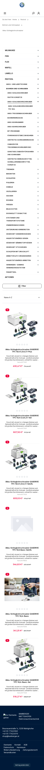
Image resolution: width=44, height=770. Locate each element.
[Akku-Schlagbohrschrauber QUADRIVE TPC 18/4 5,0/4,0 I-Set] (22, 391)
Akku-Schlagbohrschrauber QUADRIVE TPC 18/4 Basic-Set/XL (22, 549)
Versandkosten (10, 752)
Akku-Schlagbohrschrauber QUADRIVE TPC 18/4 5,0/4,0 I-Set (22, 417)
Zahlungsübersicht (30, 750)
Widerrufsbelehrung (12, 750)
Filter (23, 286)
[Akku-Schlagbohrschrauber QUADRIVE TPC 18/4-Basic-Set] (22, 655)
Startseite (8, 745)
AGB (25, 745)
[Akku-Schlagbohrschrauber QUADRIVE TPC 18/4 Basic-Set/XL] (22, 523)
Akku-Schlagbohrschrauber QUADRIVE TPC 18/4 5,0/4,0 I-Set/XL (22, 483)
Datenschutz (9, 747)
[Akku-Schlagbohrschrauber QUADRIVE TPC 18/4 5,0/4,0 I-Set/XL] (22, 457)
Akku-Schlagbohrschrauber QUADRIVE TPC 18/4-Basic (22, 615)
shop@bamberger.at (10, 736)
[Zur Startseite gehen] (22, 4)
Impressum (21, 747)
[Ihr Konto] (38, 13)
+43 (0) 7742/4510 (10, 734)
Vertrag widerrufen (22, 765)
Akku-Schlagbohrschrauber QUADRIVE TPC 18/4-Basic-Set (22, 681)
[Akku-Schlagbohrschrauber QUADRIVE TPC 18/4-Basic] (22, 589)
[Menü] (4, 13)
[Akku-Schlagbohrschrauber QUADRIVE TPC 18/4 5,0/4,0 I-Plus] (22, 325)
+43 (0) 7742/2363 (10, 731)
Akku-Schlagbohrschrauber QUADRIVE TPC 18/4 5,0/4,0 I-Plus (22, 350)
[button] (38, 50)
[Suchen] (33, 13)
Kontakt (18, 745)
